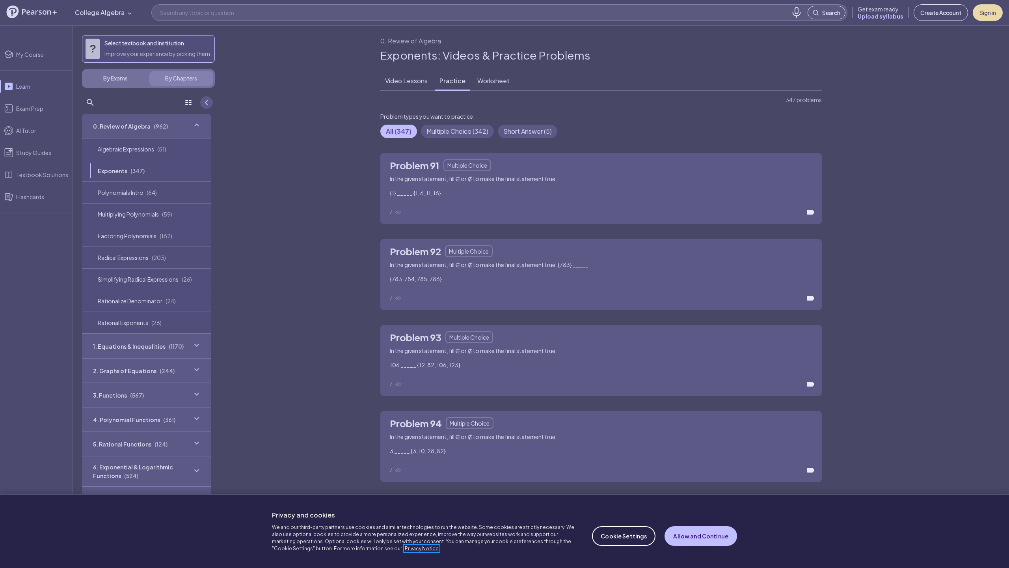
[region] (504, 531)
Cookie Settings (624, 536)
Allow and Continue (700, 536)
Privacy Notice (422, 548)
